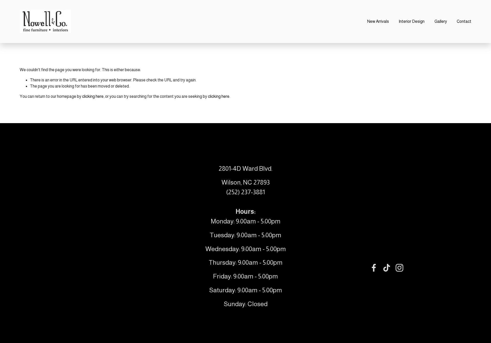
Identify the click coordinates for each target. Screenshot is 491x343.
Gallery (440, 21)
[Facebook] (374, 268)
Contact (464, 21)
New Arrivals (378, 21)
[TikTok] (387, 268)
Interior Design (412, 21)
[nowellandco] (399, 268)
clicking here (93, 96)
